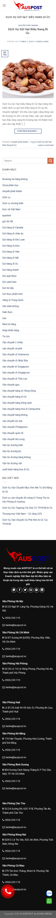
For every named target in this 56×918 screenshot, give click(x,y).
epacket (6, 215)
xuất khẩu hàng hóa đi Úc (15, 469)
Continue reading (28, 131)
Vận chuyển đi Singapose (16, 372)
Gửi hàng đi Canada (12, 227)
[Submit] (50, 161)
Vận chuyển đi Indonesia (15, 354)
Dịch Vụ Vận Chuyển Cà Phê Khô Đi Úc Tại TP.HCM (25, 521)
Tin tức (6, 336)
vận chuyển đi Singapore (15, 366)
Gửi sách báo (9, 281)
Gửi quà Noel (9, 275)
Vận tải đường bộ (11, 451)
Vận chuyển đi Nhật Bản (15, 360)
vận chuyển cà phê (12, 348)
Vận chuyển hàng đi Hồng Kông (19, 390)
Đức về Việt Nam (11, 209)
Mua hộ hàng (9, 324)
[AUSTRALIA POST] (28, 5)
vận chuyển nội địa (12, 421)
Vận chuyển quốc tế (12, 433)
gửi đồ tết (7, 221)
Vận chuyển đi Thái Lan (14, 378)
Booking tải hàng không (15, 179)
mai (4, 318)
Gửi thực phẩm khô (12, 293)
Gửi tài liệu (8, 288)
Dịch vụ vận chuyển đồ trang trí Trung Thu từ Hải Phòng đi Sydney (25, 499)
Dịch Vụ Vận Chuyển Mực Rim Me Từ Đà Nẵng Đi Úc (27, 489)
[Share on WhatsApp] (13, 590)
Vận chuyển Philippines (15, 426)
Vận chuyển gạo (10, 384)
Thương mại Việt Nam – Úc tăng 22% (22, 513)
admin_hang (42, 42)
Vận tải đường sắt (12, 463)
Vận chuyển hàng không (15, 414)
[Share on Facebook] (19, 590)
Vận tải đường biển (12, 445)
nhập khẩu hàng (10, 330)
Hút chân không (10, 306)
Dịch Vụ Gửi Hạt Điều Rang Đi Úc (28, 31)
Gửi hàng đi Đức (11, 245)
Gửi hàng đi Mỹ (10, 257)
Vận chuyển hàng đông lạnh (17, 402)
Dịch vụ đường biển (12, 203)
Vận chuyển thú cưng (13, 439)
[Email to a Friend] (30, 590)
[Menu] (4, 5)
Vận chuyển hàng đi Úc (14, 396)
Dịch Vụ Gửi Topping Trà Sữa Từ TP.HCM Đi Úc (27, 507)
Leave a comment (46, 145)
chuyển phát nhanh (28, 25)
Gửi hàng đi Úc (10, 263)
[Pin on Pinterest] (36, 590)
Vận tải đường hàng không (16, 457)
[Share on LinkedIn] (42, 590)
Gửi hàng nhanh (10, 269)
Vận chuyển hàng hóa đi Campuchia (21, 408)
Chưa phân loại (10, 185)
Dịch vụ (6, 197)
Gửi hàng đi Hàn (10, 251)
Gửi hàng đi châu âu (12, 233)
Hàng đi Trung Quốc (12, 300)
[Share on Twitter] (25, 590)
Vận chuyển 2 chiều (12, 342)
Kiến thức (7, 312)
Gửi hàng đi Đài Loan (13, 239)
